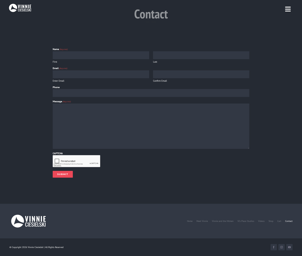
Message (62, 101)
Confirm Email (160, 80)
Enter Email (58, 80)
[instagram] (281, 247)
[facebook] (274, 247)
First (55, 61)
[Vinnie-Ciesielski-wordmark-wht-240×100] (28, 214)
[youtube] (289, 247)
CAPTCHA (58, 153)
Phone (56, 87)
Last (155, 61)
